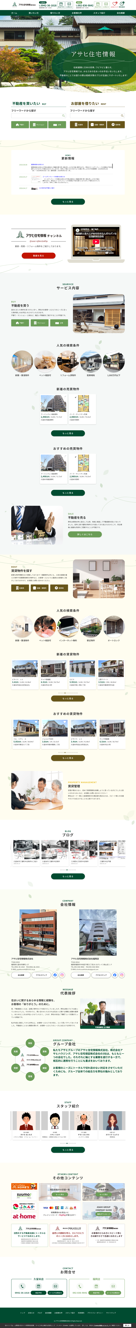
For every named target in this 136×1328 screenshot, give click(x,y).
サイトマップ (111, 1313)
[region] (66, 176)
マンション (40, 124)
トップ (22, 1313)
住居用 (80, 124)
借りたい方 (55, 12)
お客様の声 (77, 12)
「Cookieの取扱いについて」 (101, 1325)
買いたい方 (34, 12)
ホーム (14, 12)
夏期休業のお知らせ (37, 164)
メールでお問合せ (55, 1293)
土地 (59, 124)
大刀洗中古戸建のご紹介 (47, 188)
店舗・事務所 (99, 124)
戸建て (22, 124)
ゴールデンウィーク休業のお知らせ (54, 177)
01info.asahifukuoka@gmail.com (87, 969)
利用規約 (81, 1313)
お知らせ (31, 1313)
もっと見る (68, 201)
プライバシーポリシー (95, 1313)
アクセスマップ (41, 975)
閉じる (127, 1325)
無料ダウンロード (103, 1214)
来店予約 (38, 1293)
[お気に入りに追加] (63, 397)
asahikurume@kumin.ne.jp (26, 969)
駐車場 (117, 124)
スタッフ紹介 (99, 12)
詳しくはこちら (85, 534)
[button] (59, 693)
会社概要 (121, 12)
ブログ (39, 1313)
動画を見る (38, 255)
